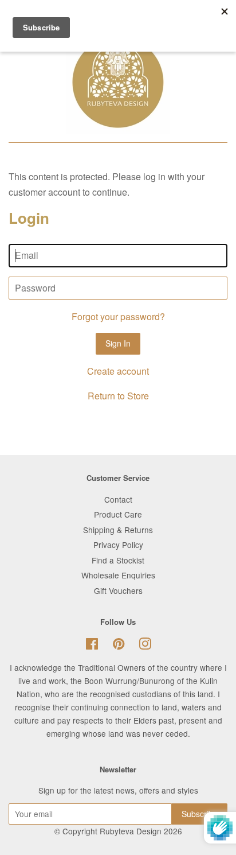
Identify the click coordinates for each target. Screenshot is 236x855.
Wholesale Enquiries (118, 575)
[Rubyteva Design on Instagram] (145, 645)
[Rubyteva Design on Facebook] (92, 645)
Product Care (118, 514)
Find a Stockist (118, 560)
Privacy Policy (118, 544)
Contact (118, 499)
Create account (118, 371)
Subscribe (200, 813)
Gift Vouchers (118, 590)
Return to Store (118, 395)
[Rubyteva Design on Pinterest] (118, 645)
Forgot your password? (118, 316)
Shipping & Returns (118, 529)
